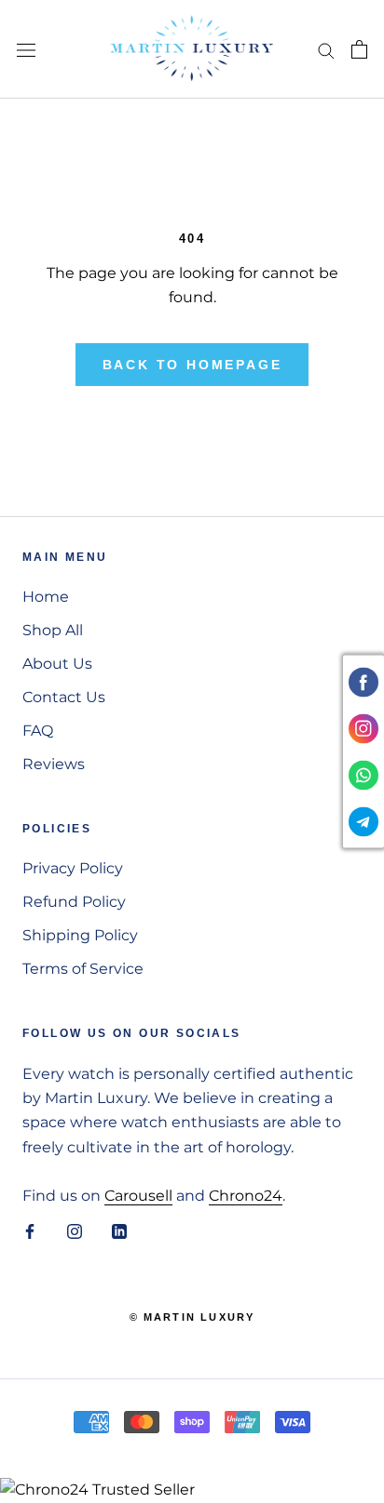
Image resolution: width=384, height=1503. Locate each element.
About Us (57, 663)
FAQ (37, 730)
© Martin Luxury (192, 1317)
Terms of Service (83, 969)
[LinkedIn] (119, 1230)
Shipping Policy (80, 935)
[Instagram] (74, 1230)
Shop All (52, 630)
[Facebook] (29, 1230)
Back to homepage (192, 364)
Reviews (53, 764)
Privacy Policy (72, 868)
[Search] (326, 49)
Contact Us (63, 697)
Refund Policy (74, 902)
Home (45, 596)
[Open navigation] (26, 49)
